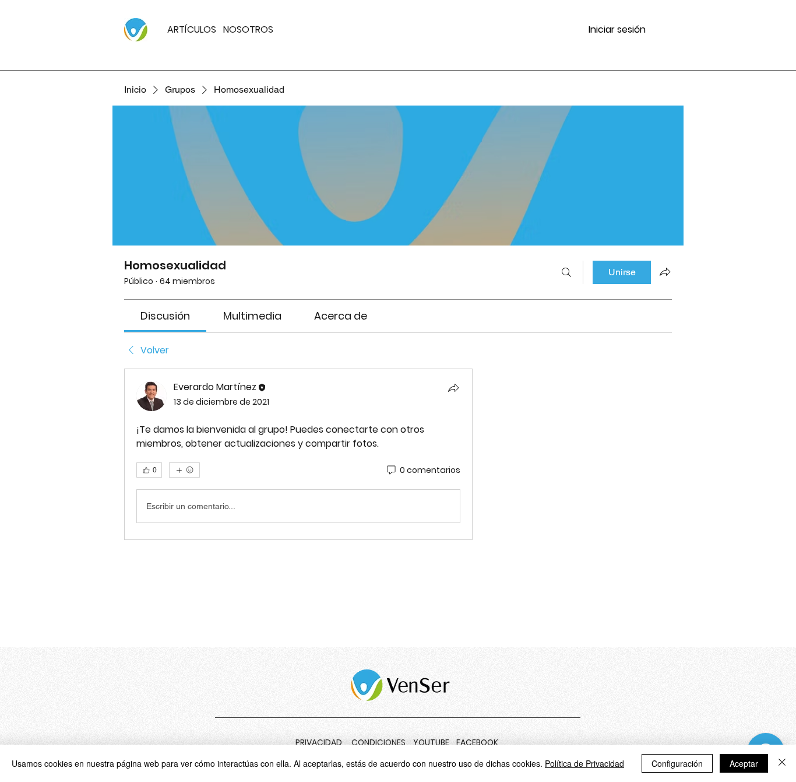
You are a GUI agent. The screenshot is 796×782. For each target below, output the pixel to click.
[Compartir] (453, 388)
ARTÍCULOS (191, 29)
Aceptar (744, 763)
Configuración (677, 763)
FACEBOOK (477, 742)
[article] (298, 454)
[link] (165, 315)
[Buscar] (566, 272)
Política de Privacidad (584, 763)
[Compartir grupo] (665, 272)
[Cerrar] (782, 763)
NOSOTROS (248, 29)
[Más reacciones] (184, 470)
